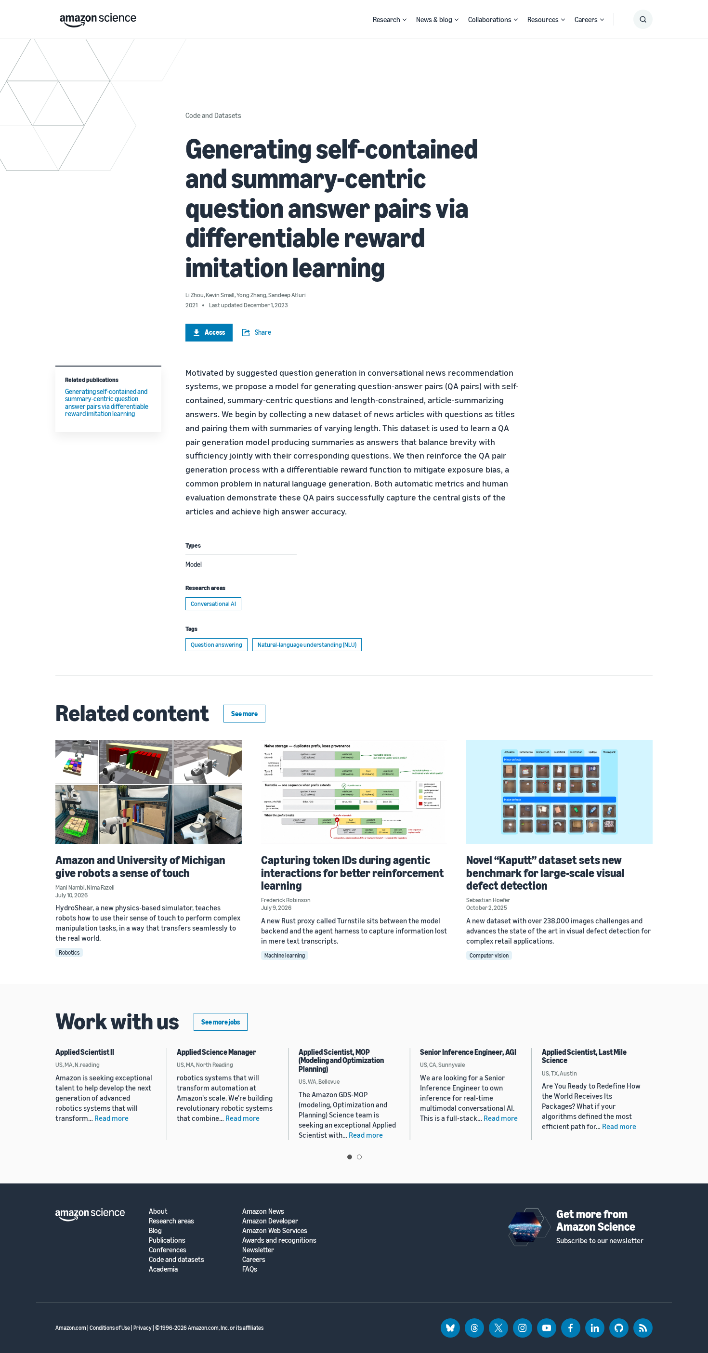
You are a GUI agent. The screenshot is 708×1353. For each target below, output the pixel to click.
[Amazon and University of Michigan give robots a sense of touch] (148, 792)
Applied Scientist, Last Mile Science (584, 1056)
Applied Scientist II (84, 1052)
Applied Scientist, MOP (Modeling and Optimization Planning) (341, 1060)
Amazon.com (70, 1327)
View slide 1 (349, 1157)
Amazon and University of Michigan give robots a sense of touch (140, 866)
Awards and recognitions (279, 1240)
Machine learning (284, 955)
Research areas (171, 1220)
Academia (163, 1269)
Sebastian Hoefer (488, 900)
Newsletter (258, 1249)
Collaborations (489, 19)
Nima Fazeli (101, 887)
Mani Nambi (70, 887)
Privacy (142, 1327)
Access (215, 332)
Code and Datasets (213, 115)
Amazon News (263, 1211)
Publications (167, 1240)
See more (244, 713)
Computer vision (489, 955)
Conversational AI (213, 603)
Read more (111, 1118)
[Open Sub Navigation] (404, 19)
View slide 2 (359, 1157)
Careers (586, 19)
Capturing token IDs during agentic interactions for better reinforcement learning (352, 872)
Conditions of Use (110, 1327)
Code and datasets (176, 1259)
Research (386, 19)
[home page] (98, 17)
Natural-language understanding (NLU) (307, 644)
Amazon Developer (270, 1220)
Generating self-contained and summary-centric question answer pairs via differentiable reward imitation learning (106, 402)
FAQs (249, 1269)
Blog (155, 1230)
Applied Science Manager (216, 1052)
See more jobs (220, 1022)
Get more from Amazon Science (595, 1220)
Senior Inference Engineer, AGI (468, 1052)
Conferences (167, 1249)
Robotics (69, 952)
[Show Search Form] (643, 19)
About (158, 1211)
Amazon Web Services (274, 1230)
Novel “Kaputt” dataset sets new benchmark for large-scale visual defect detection (545, 872)
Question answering (216, 644)
